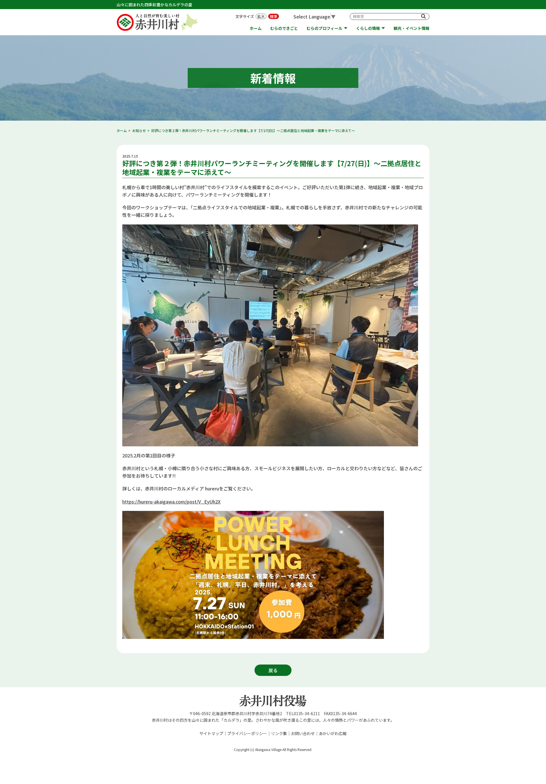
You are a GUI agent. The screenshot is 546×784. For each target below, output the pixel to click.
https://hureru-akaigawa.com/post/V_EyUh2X (171, 501)
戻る (273, 670)
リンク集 (279, 733)
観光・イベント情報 (411, 28)
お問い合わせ (303, 733)
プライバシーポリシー (247, 733)
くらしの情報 (368, 28)
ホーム (256, 28)
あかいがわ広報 (333, 733)
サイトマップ (211, 733)
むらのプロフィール (324, 28)
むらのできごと (284, 28)
